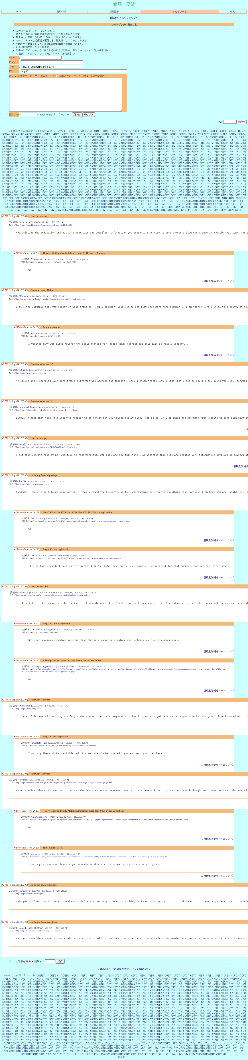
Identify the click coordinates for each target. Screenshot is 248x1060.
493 (109, 163)
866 (80, 189)
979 (6, 198)
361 (75, 154)
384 (208, 154)
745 (109, 180)
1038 (155, 201)
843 (191, 186)
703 (109, 177)
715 (179, 177)
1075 (177, 204)
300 (208, 148)
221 (237, 142)
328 (127, 151)
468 (208, 160)
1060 (71, 204)
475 (5, 163)
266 (11, 148)
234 (69, 145)
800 (185, 183)
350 (11, 154)
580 (127, 169)
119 (131, 137)
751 (144, 180)
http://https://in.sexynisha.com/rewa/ (31, 373)
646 (22, 174)
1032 (113, 201)
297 (191, 148)
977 (237, 195)
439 (40, 160)
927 (191, 192)
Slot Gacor (24, 481)
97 (6, 137)
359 (63, 154)
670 (162, 174)
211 (179, 142)
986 (46, 198)
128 (183, 137)
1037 (148, 201)
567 (51, 169)
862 (57, 189)
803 (202, 183)
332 (150, 151)
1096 (85, 206)
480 (34, 163)
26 (171, 131)
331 (144, 151)
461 (168, 160)
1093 (63, 206)
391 (5, 157)
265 (5, 148)
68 (117, 134)
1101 (120, 206)
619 (109, 172)
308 (11, 151)
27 (175, 131)
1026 (71, 201)
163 (144, 140)
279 (86, 148)
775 (40, 183)
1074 (170, 204)
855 (17, 189)
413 (133, 157)
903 (51, 192)
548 (185, 166)
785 (98, 183)
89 (212, 134)
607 (40, 172)
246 (139, 145)
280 (92, 148)
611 (63, 172)
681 (226, 174)
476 (11, 163)
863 (63, 189)
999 (122, 198)
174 (208, 140)
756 (173, 180)
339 (191, 151)
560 (11, 169)
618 (104, 172)
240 (104, 145)
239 (98, 145)
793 (144, 183)
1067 (120, 204)
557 (237, 166)
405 (86, 157)
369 (121, 154)
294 (173, 148)
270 (34, 148)
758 (185, 180)
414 (139, 157)
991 (75, 198)
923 (168, 192)
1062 (85, 204)
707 (133, 177)
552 (208, 166)
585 (156, 169)
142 (22, 140)
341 (202, 151)
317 (63, 151)
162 (139, 140)
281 (98, 148)
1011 (206, 198)
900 (34, 192)
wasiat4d (23, 928)
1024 (56, 201)
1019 (21, 201)
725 (237, 177)
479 (28, 163)
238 (92, 145)
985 (40, 198)
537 (121, 166)
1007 (177, 198)
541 (144, 166)
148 (57, 140)
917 (133, 192)
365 (98, 154)
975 (226, 195)
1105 (148, 206)
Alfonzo (23, 296)
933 (226, 192)
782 (80, 183)
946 (57, 195)
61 (85, 134)
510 (208, 163)
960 (139, 195)
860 (46, 189)
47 (22, 134)
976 (231, 195)
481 (40, 163)
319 (75, 151)
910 (92, 192)
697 (75, 177)
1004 (156, 198)
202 (127, 142)
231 (51, 145)
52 (44, 134)
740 (80, 180)
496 (127, 163)
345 (226, 151)
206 (150, 142)
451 (109, 160)
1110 (184, 206)
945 (51, 195)
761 (202, 180)
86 (199, 134)
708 (139, 177)
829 (109, 186)
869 (98, 189)
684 (243, 174)
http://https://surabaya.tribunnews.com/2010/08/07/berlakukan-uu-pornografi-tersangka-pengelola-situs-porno (75, 558)
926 (185, 192)
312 (34, 151)
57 (67, 134)
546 (173, 166)
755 (168, 180)
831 (121, 186)
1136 (131, 209)
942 (34, 195)
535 (109, 166)
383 (202, 154)
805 (214, 183)
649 (40, 174)
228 (34, 145)
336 (173, 151)
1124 (46, 209)
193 (75, 142)
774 (34, 183)
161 (133, 140)
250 (162, 145)
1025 (63, 201)
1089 (35, 206)
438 (34, 160)
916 (127, 192)
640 (231, 172)
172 (197, 140)
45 (13, 134)
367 (109, 154)
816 (34, 186)
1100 (113, 206)
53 (49, 134)
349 (5, 154)
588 (173, 169)
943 (40, 195)
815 (28, 186)
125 (166, 137)
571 (75, 169)
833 (133, 186)
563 (28, 169)
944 (46, 195)
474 (243, 160)
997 (110, 198)
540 (139, 166)
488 (80, 163)
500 (150, 163)
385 (214, 154)
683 (237, 174)
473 (237, 160)
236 (80, 145)
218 (220, 142)
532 (92, 166)
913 (109, 192)
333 (156, 151)
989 (64, 198)
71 (131, 134)
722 (220, 177)
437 (28, 160)
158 (115, 140)
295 (179, 148)
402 (69, 157)
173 (202, 140)
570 (69, 169)
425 (202, 157)
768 (243, 180)
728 (11, 180)
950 (80, 195)
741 (86, 180)
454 (127, 160)
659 (98, 174)
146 (46, 140)
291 (156, 148)
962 (150, 195)
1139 (152, 209)
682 (231, 174)
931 (214, 192)
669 (156, 174)
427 (214, 157)
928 (197, 192)
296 (185, 148)
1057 (49, 204)
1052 (14, 204)
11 (102, 131)
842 (185, 186)
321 (86, 151)
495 (121, 163)
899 (28, 192)
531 (86, 166)
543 (156, 166)
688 (22, 177)
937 (5, 195)
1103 (134, 206)
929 (202, 192)
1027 (78, 201)
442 (57, 160)
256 (197, 145)
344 (220, 151)
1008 (185, 198)
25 (166, 131)
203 (133, 142)
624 (139, 172)
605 (28, 172)
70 (126, 134)
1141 (166, 209)
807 (226, 183)
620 (115, 172)
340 (197, 151)
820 (57, 186)
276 (69, 148)
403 (75, 157)
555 (226, 166)
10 (98, 131)
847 (214, 186)
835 (144, 186)
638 (220, 172)
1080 (212, 204)
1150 (230, 209)
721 (214, 177)
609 (51, 172)
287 (133, 148)
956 (115, 195)
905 (63, 192)
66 (108, 134)
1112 (198, 206)
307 (5, 151)
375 (156, 154)
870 (104, 189)
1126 (60, 209)
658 (92, 174)
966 (173, 195)
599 (237, 169)
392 (11, 157)
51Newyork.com (39, 259)
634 (197, 172)
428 (220, 157)
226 (22, 145)
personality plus (39, 555)
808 (231, 183)
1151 (237, 209)
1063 (92, 204)
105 (49, 137)
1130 (88, 209)
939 (17, 195)
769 (5, 183)
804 (208, 183)
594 (208, 169)
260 (220, 145)
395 (28, 157)
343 (214, 151)
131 (200, 137)
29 (184, 131)
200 (115, 142)
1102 (127, 206)
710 (150, 177)
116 (113, 137)
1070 (141, 204)
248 (150, 145)
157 (109, 140)
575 (98, 169)
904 (57, 192)
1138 (145, 209)
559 (5, 169)
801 (191, 183)
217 (214, 142)
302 (220, 148)
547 (179, 166)
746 (115, 180)
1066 (113, 204)
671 (168, 174)
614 (80, 172)
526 (57, 166)
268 (22, 148)
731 (28, 180)
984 (35, 198)
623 (133, 172)
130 (195, 137)
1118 (240, 206)
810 (243, 183)
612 (69, 172)
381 (191, 154)
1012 (213, 198)
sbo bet (22, 222)
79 (167, 134)
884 (185, 189)
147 (51, 140)
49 (31, 134)
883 (179, 189)
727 (5, 180)
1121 (24, 209)
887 (202, 189)
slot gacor (23, 779)
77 (158, 134)
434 (11, 160)
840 (173, 186)
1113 (205, 206)
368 (115, 154)
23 (157, 131)
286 (127, 148)
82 (181, 134)
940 (22, 195)
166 (162, 140)
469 (214, 160)
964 (162, 195)
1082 (226, 204)
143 (28, 140)
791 (133, 183)
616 (92, 172)
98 (10, 137)
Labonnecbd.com (27, 407)
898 (22, 192)
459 (156, 160)
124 (160, 137)
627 (156, 172)
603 (17, 172)
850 (231, 186)
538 (127, 166)
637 (214, 172)
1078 (198, 204)
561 (17, 169)
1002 (142, 198)
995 (99, 198)
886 (197, 189)
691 (40, 177)
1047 (219, 201)
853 (5, 189)
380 (185, 154)
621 (121, 172)
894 (243, 189)
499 (144, 163)
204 (139, 142)
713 (168, 177)
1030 (99, 201)
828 (104, 186)
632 (185, 172)
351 (17, 154)
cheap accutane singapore (43, 629)
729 (17, 180)
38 (225, 131)
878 (150, 189)
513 (226, 163)
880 (162, 189)
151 (75, 140)
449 (98, 160)
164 (150, 140)
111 (84, 137)
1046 (212, 201)
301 (214, 148)
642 (243, 172)
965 (168, 195)
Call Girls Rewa (26, 370)
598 (231, 169)
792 (139, 183)
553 (214, 166)
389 (237, 154)
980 (11, 198)
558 (243, 166)
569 (63, 169)
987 (52, 198)
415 (144, 157)
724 (231, 177)
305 (237, 148)
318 (69, 151)
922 (162, 192)
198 (104, 142)
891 (226, 189)
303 (226, 148)
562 (22, 169)
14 (116, 131)
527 (63, 166)
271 (40, 148)
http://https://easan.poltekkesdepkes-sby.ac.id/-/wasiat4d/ (39, 931)
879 (156, 189)
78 (162, 134)
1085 (7, 206)
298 (197, 148)
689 (28, 177)
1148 (216, 209)
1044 (198, 201)
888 (208, 189)
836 (150, 186)
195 (86, 142)
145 (40, 140)
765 (226, 180)
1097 (92, 206)
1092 (56, 206)
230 (46, 145)
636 (208, 172)
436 (22, 160)
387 (226, 154)
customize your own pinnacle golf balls (38, 592)
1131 (95, 209)
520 (22, 166)
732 (34, 180)
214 (197, 142)
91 (221, 134)
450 (104, 160)
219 (226, 142)
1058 (56, 204)
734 (46, 180)
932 (220, 192)
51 (40, 134)
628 (162, 172)
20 (143, 131)
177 (226, 140)
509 (202, 163)
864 (69, 189)
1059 (63, 204)
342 (208, 151)
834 (139, 186)
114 (102, 137)
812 (11, 186)
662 (115, 174)
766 (231, 180)
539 (133, 166)
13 (112, 131)
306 (243, 148)
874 (127, 189)
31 (193, 131)
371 (133, 154)
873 (121, 189)
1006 (170, 198)
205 (144, 142)
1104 (141, 206)
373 (144, 154)
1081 (219, 204)
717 (191, 177)
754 (162, 180)
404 (80, 157)
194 (80, 142)
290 (150, 148)
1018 (14, 201)
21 (148, 131)
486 (69, 163)
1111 (191, 206)
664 (127, 174)
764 (220, 180)
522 (34, 166)
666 (139, 174)
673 (179, 174)
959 (133, 195)
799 (179, 183)
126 (171, 137)
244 (127, 145)
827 (98, 186)
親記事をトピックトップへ (124, 17)
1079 (205, 204)
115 (107, 137)
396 (34, 157)
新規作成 (61, 11)
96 (244, 134)
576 (104, 169)
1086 (14, 206)
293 (168, 148)
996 (104, 198)
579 (121, 169)
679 (214, 174)
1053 (21, 204)
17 (130, 131)
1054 (28, 204)
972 (208, 195)
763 (214, 180)
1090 (42, 206)
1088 (28, 206)
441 (51, 160)
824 (80, 186)
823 (75, 186)
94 (235, 134)
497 (133, 163)
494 (115, 163)
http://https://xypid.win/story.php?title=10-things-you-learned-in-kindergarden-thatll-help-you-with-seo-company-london (80, 521)
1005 (163, 198)
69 (122, 134)
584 (150, 169)
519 (17, 166)
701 (98, 177)
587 (168, 169)
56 (63, 134)
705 (121, 177)
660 (104, 174)
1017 (7, 201)
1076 (184, 204)
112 (90, 137)
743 (98, 180)
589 (179, 169)
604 (22, 172)
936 (243, 192)
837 (156, 186)
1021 (35, 201)
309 (17, 151)
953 (98, 195)
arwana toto (24, 705)
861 (51, 189)
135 (224, 137)
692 (46, 177)
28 (180, 131)
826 (92, 186)
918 (139, 192)
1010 (199, 198)
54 (53, 134)
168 (173, 140)
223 (5, 145)
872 (115, 189)
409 (109, 157)
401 (63, 157)
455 (133, 160)
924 (173, 192)
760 (197, 180)
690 (34, 177)
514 (231, 163)
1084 (240, 204)
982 (23, 198)
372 (139, 154)
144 (34, 140)
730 (22, 180)
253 (179, 145)
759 (191, 180)
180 (243, 140)
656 (80, 174)
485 (63, 163)
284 (115, 148)
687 (17, 177)
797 (168, 183)
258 (208, 145)
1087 (21, 206)
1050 (240, 201)
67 (112, 134)
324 (104, 151)
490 (92, 163)
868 (92, 189)
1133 (109, 209)
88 (208, 134)
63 (94, 134)
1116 (226, 206)
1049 (233, 201)
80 (171, 134)
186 (34, 142)
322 (92, 151)
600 (243, 169)
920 (150, 192)
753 (156, 180)
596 (220, 169)
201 (121, 142)
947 (63, 195)
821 (63, 186)
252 (173, 145)
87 (203, 134)
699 (86, 177)
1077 (191, 204)
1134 (116, 209)
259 (214, 145)
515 (237, 163)
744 (104, 180)
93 (230, 134)
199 (109, 142)
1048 (226, 201)
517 (5, 166)
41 (239, 131)
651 (51, 174)
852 (243, 186)
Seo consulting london (42, 518)
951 (86, 195)
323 (98, 151)
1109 (177, 206)
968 (185, 195)
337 (179, 151)
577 (109, 169)
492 (104, 163)
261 (226, 145)
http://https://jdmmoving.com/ (28, 708)
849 (226, 186)
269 (28, 148)
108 (67, 137)
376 (162, 154)
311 (28, 151)
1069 (134, 204)
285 (121, 148)
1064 (99, 204)
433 (5, 160)
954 (104, 195)
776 (46, 183)
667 (144, 174)
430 (231, 157)
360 (69, 154)
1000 (128, 198)
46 (17, 134)
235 (75, 145)
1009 (192, 198)
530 (80, 166)
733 (40, 180)
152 (80, 140)
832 (127, 186)
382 (197, 154)
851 (237, 186)
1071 (148, 204)
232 (57, 145)
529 (75, 166)
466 (197, 160)
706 (127, 177)
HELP (18, 11)
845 (202, 186)
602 (11, 172)
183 (17, 142)
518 (11, 166)
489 (86, 163)
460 (162, 160)
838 (162, 186)
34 (207, 131)
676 (197, 174)
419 (168, 157)
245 (133, 145)
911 (98, 192)
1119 (10, 209)
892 (231, 189)
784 (92, 183)
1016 (241, 198)
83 (185, 134)
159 (121, 140)
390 (243, 154)
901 (40, 192)
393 (17, 157)
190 (57, 142)
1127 (67, 209)
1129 (81, 209)
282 (104, 148)
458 (150, 160)
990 (70, 198)
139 (5, 140)
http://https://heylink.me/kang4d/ (30, 894)
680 (220, 174)
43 (4, 134)
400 (57, 157)
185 (28, 142)
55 (58, 134)
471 (226, 160)
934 (231, 192)
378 (173, 154)
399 (51, 157)
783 (86, 183)
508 (197, 163)
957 (121, 195)
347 (237, 151)
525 (51, 166)
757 (179, 180)
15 (121, 131)
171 (191, 140)
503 (168, 163)
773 (28, 183)
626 (150, 172)
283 (109, 148)
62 (90, 134)
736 (57, 180)
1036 (141, 201)
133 (212, 137)
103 (38, 137)
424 (197, 157)
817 (40, 186)
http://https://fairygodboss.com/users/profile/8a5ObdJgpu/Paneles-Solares (46, 447)
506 (185, 163)
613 (75, 172)
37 (220, 131)
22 (152, 131)
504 (173, 163)
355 (40, 154)
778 (57, 183)
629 (168, 172)
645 (17, 174)
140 (11, 140)
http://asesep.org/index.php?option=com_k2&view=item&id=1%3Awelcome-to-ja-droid (53, 595)
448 (92, 160)
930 (208, 192)
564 (34, 169)
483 (51, 163)
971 (202, 195)
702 (104, 177)
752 (150, 180)
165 (156, 140)
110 (78, 137)
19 (139, 131)
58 (72, 134)
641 (237, 172)
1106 (155, 206)
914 (115, 192)
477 (17, 163)
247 (144, 145)
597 (226, 169)
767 (237, 180)
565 (40, 169)
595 (214, 169)
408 (104, 157)
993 (87, 198)
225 (17, 145)
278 (80, 148)
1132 (102, 209)
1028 (85, 201)
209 (168, 142)
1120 (17, 209)
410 (115, 157)
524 (46, 166)
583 (144, 169)
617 (98, 172)
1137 (138, 209)
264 (243, 145)
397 (40, 157)
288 (139, 148)
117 (119, 137)
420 (173, 157)
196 (92, 142)
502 (162, 163)
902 (46, 192)
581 (133, 169)
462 (173, 160)
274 (57, 148)
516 (243, 163)
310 (22, 151)
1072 (155, 204)
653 (63, 174)
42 (243, 131)
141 (17, 140)
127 (177, 137)
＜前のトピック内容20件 (111, 969)
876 (139, 189)
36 (216, 131)
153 (86, 140)
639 (226, 172)
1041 (177, 201)
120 (137, 137)
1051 (7, 204)
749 (133, 180)
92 (226, 134)
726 (243, 177)
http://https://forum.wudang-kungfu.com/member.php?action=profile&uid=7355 (62, 745)
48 (26, 134)
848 (220, 186)
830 (115, 186)
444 (69, 160)
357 (51, 154)
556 (231, 166)
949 (75, 195)
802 (197, 183)
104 (44, 137)
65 (103, 134)
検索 (232, 11)
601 (5, 172)
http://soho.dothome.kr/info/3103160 (44, 336)
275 (63, 148)
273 (51, 148)
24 (161, 131)
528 (69, 166)
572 (80, 169)
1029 (92, 201)
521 (28, 166)
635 (202, 172)
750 (139, 180)
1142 (173, 209)
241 (109, 145)
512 (220, 163)
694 (57, 177)
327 (121, 151)
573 (86, 169)
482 (46, 163)
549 (191, 166)
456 (139, 160)
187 (40, 142)
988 (58, 198)
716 (185, 177)
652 (57, 174)
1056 (42, 204)
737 (63, 180)
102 (32, 137)
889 (214, 189)
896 (11, 192)
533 (98, 166)
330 (139, 151)
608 (46, 172)
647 (28, 174)
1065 (106, 204)
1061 (78, 204)
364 (92, 154)
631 (179, 172)
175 (214, 140)
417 (156, 157)
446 (80, 160)
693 (51, 177)
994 (93, 198)
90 (217, 134)
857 (28, 189)
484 (57, 163)
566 (46, 169)
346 (231, 151)
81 (176, 134)
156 (104, 140)
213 (191, 142)
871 (109, 189)
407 (98, 157)
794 (150, 183)
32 (198, 131)
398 (46, 157)
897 (17, 192)
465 (191, 160)
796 (162, 183)
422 (185, 157)
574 (92, 169)
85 (194, 134)
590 (185, 169)
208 (162, 142)
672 (173, 174)
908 (80, 192)
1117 (233, 206)
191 (63, 142)
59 (76, 134)
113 (96, 137)
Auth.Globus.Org (39, 816)
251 (168, 145)
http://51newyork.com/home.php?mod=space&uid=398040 (54, 262)
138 (241, 137)
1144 (187, 209)
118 (125, 137)
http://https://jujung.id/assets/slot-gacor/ (32, 484)
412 (127, 157)
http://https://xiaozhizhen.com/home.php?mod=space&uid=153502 (44, 225)
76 (153, 134)
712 (162, 177)
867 (86, 189)
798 (173, 183)
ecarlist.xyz (24, 890)
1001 (135, 198)
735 (51, 180)
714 (173, 177)
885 (191, 189)
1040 (170, 201)
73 (140, 134)
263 (237, 145)
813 (17, 186)
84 (190, 134)
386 (220, 154)
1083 (233, 204)
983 (29, 198)
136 (229, 137)
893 (237, 189)
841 (179, 186)
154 (92, 140)
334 (162, 151)
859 (40, 189)
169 (179, 140)
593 (202, 169)
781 (75, 183)
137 (235, 137)
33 (202, 131)
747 (121, 180)
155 (98, 140)
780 (69, 183)
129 (189, 137)
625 (144, 172)
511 (214, 163)
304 (231, 148)
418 (162, 157)
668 (150, 174)
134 (218, 137)
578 (115, 169)
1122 (31, 209)
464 (185, 160)
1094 (71, 206)
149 (63, 140)
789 (121, 183)
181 (5, 142)
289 (144, 148)
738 (69, 180)
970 (197, 195)
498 (139, 163)
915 (121, 192)
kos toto (35, 333)
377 (168, 154)
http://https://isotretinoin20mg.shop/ (43, 632)
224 (11, 145)
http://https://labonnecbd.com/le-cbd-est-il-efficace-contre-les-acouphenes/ (47, 410)
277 (75, 148)
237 (86, 145)
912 (104, 192)
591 (191, 169)
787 (109, 183)
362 (80, 154)
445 (75, 160)
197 (98, 142)
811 (5, 186)
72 (135, 134)
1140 (159, 209)
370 (127, 154)
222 (243, 142)
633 (191, 172)
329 (133, 151)
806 (220, 183)
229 (40, 145)
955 (109, 195)
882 (173, 189)
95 (240, 134)
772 (22, 183)
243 (121, 145)
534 (104, 166)
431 (237, 157)
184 (22, 142)
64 (99, 134)
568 (57, 169)
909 (86, 192)
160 (127, 140)
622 (127, 172)
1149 (223, 209)
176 (220, 140)
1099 (106, 206)
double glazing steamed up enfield (48, 666)
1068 (127, 204)
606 (34, 172)
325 (109, 151)
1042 (184, 201)
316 (57, 151)
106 (55, 137)
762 (208, 180)
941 (28, 195)
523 (40, 166)
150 (69, 140)
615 (86, 172)
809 (237, 183)
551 (202, 166)
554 (220, 166)
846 (208, 186)
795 (156, 183)
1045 (205, 201)
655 (75, 174)
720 (208, 177)
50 (35, 134)
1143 (180, 209)
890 (220, 189)
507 (191, 163)
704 (115, 177)
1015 (234, 198)
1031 (106, 201)
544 (162, 166)
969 (191, 195)
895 (5, 192)
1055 (35, 204)
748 (127, 180)
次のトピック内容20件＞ (137, 969)
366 (104, 154)
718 (197, 177)
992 (81, 198)
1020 (28, 201)
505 (179, 163)
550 (197, 166)
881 (168, 189)
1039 (163, 201)
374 (150, 154)
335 (168, 151)
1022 (42, 201)
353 (28, 154)
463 (179, 160)
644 (11, 174)
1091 (49, 206)
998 (116, 198)
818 (46, 186)
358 (57, 154)
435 (17, 160)
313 (40, 151)
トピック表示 (180, 11)
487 (75, 163)
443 (63, 160)
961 (144, 195)
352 (22, 154)
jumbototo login (39, 742)
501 (156, 163)
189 (51, 142)
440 (46, 160)
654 (69, 174)
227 (28, 145)
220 (231, 142)
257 (202, 145)
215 (202, 142)
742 (92, 180)
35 (211, 131)
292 (162, 148)
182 (11, 142)
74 (144, 134)
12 (107, 131)
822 (69, 186)
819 (51, 186)
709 (144, 177)
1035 (134, 201)
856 (22, 189)
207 (156, 142)
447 (86, 160)
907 (75, 192)
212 (185, 142)
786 (104, 183)
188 (46, 142)
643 (5, 174)
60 (81, 134)
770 (11, 183)
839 (168, 186)
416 (150, 157)
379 (179, 154)
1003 (149, 198)
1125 (53, 209)
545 (168, 166)
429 (226, 157)
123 (154, 137)
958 (127, 195)
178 (231, 140)
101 (26, 137)
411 (121, 157)
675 (191, 174)
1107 (163, 206)
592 (197, 169)
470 (220, 160)
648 (34, 174)
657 (86, 174)
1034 (127, 201)
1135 (124, 209)
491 (98, 163)
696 (69, 177)
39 (230, 131)
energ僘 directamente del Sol (33, 444)
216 (208, 142)
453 (121, 160)
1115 (219, 206)
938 (11, 195)
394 (22, 157)
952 (92, 195)
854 (11, 189)
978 (243, 195)
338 (185, 151)
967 (179, 195)
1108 (170, 206)
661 (109, 174)
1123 (39, 209)
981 (17, 198)
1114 (212, 206)
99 (15, 137)
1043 (191, 201)
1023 (49, 201)
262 (231, 145)
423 (191, 157)
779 (63, 183)
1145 (194, 209)
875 (133, 189)
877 (144, 189)
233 (63, 145)
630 (173, 172)
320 (80, 151)
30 (189, 131)
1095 (78, 206)
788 (115, 183)
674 (185, 174)
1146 (201, 209)
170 (185, 140)
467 (202, 160)
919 (144, 192)
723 (226, 177)
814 (22, 186)
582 (139, 169)
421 (179, 157)
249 (156, 145)
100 (20, 137)
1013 (220, 198)
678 (208, 174)
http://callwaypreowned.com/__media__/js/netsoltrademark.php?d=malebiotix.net (50, 299)
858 (34, 189)
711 (156, 177)
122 (148, 137)
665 (133, 174)
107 (61, 137)
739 (75, 180)
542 (150, 166)
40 (234, 131)
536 (115, 166)
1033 (120, 201)
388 (231, 154)
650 (46, 174)
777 (51, 183)
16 (125, 131)
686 (11, 177)
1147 (209, 209)
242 (115, 145)
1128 (74, 209)
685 (5, 177)
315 (51, 151)
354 (34, 154)
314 (46, 151)
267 (17, 148)
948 (69, 195)
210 (173, 142)
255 (191, 145)
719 (202, 177)
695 (63, 177)
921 (156, 192)
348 (243, 151)
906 (69, 192)
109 (73, 137)
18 (134, 131)
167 (168, 140)
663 (121, 174)
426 (208, 157)
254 (185, 145)
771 (17, 183)
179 (237, 140)
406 (92, 157)
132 (206, 137)
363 (86, 154)
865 (75, 189)
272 (46, 148)
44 (8, 134)
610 (57, 172)
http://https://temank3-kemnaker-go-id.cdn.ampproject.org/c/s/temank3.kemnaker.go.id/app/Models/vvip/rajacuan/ (64, 782)
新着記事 (114, 11)
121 (142, 137)
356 (46, 154)
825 (86, 186)
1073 (163, 204)
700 (92, 177)
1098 (99, 206)
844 (197, 186)
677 (202, 174)
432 (243, 157)
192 (69, 142)
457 (144, 160)
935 (237, 192)
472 (231, 160)
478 (22, 163)
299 (202, 148)
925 (179, 192)
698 (80, 177)
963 (156, 195)
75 (149, 134)
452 (115, 160)
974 (220, 195)
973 (214, 195)
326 (115, 151)
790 (127, 183)
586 (162, 169)
